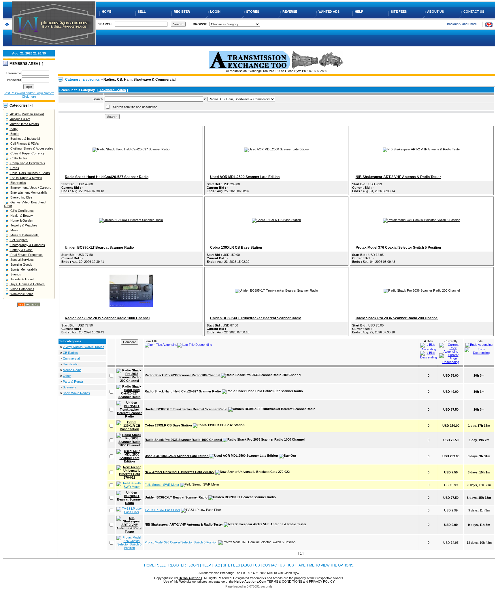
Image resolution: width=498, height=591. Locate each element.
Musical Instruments (24, 235)
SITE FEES (399, 11)
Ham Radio (70, 364)
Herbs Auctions (190, 578)
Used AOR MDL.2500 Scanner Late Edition (245, 177)
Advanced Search (112, 90)
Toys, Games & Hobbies (27, 284)
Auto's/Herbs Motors (24, 124)
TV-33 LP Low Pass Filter (162, 510)
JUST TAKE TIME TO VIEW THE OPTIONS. (320, 565)
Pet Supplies (19, 240)
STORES (253, 11)
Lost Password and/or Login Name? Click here (29, 94)
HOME (107, 11)
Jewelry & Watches (23, 225)
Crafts (14, 168)
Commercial (71, 358)
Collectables (18, 158)
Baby (14, 129)
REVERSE (290, 11)
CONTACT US (474, 11)
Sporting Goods (21, 264)
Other (67, 375)
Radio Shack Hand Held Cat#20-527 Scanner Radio (106, 177)
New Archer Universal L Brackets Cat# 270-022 (179, 472)
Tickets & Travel (21, 279)
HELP (359, 11)
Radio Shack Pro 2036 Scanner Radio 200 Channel (397, 318)
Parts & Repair (73, 381)
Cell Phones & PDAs (24, 143)
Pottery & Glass (21, 250)
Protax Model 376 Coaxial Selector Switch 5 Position (398, 248)
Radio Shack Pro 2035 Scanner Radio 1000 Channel (107, 318)
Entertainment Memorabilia (28, 192)
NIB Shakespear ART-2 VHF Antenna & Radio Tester (398, 177)
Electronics (18, 182)
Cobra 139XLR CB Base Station (236, 248)
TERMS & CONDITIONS (284, 581)
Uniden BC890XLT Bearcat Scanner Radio (99, 248)
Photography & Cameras (27, 245)
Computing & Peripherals (27, 163)
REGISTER (182, 11)
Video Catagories (22, 289)
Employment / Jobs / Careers (30, 187)
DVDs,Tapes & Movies (26, 178)
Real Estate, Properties (26, 254)
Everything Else (21, 197)
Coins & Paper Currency (27, 153)
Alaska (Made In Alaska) (27, 114)
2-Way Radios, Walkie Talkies (83, 347)
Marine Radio (72, 370)
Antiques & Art (20, 119)
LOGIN (215, 11)
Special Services (22, 259)
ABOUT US (436, 11)
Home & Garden (21, 220)
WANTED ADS (329, 11)
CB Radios (70, 352)
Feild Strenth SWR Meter (162, 484)
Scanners (69, 387)
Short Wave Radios (76, 393)
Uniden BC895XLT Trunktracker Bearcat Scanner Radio (255, 318)
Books (14, 133)
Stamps (15, 274)
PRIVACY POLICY (322, 581)
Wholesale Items (21, 294)
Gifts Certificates (22, 210)
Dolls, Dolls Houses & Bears (30, 173)
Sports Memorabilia (23, 269)
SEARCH (104, 24)
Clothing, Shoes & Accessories (31, 148)
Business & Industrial (25, 138)
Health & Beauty (21, 215)
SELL (142, 11)
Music (14, 230)
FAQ (217, 565)
